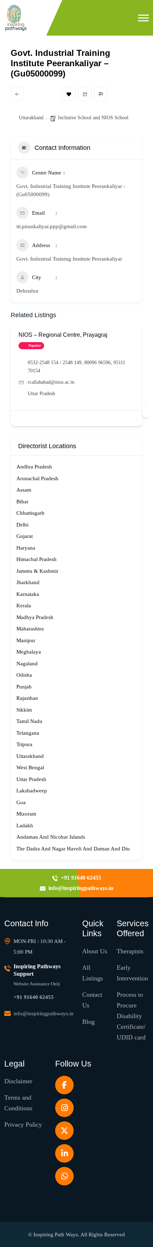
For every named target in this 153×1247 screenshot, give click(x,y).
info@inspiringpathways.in (44, 1013)
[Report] (100, 94)
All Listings (92, 973)
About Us (94, 951)
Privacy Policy (23, 1124)
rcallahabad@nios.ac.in (51, 382)
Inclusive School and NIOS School (93, 117)
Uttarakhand (31, 117)
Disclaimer (18, 1081)
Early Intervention (132, 973)
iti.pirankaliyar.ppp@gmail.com (51, 226)
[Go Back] (17, 94)
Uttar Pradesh (41, 393)
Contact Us (92, 1000)
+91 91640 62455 (34, 997)
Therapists (130, 951)
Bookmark (68, 94)
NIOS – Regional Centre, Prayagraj (63, 335)
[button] (143, 18)
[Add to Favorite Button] (132, 418)
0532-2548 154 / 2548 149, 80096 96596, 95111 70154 (76, 367)
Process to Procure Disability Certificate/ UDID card (131, 1016)
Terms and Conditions (18, 1103)
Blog (88, 1021)
